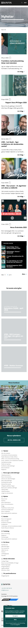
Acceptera (15, 616)
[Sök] (21, 3)
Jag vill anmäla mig (14, 440)
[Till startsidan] (6, 3)
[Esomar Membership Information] (10, 600)
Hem (2, 29)
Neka (15, 619)
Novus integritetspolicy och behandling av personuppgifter (15, 623)
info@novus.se (5, 590)
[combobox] (6, 275)
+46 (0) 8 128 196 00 (6, 588)
